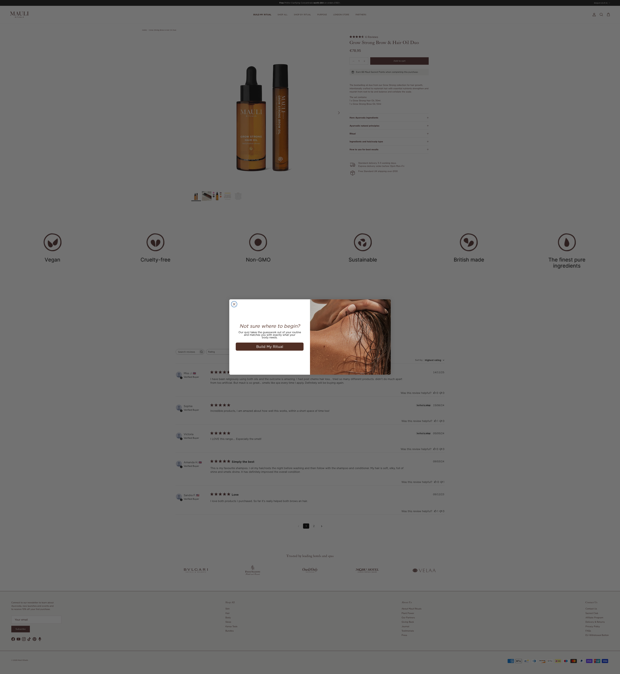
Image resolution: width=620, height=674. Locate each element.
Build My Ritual (269, 346)
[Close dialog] (234, 304)
